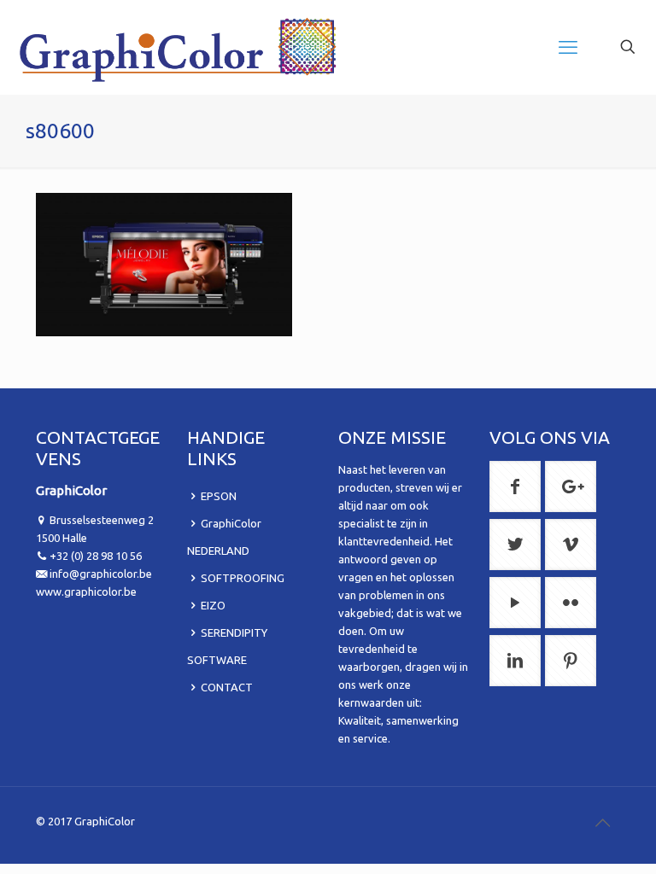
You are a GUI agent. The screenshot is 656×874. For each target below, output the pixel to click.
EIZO (213, 605)
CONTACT (227, 687)
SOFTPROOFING (242, 578)
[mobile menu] (568, 46)
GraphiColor (104, 821)
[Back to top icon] (602, 823)
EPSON (219, 496)
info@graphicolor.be (101, 574)
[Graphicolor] (179, 47)
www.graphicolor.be (86, 591)
